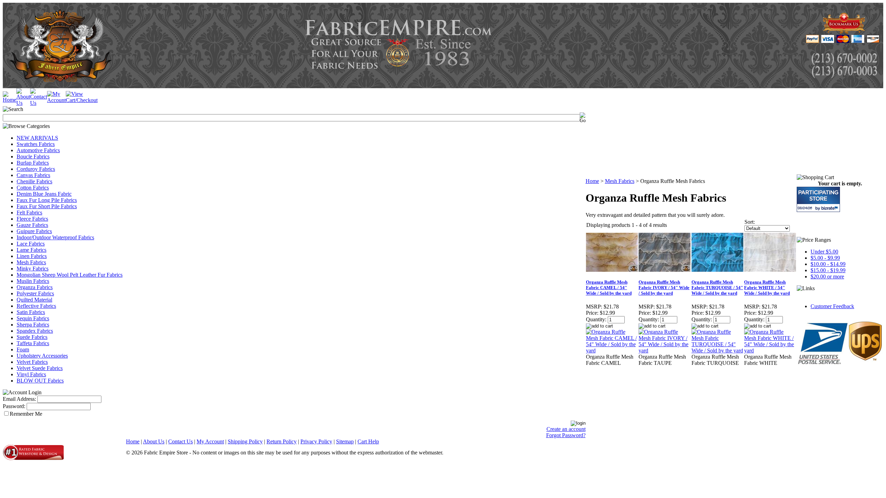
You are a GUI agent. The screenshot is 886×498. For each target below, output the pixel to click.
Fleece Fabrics (32, 219)
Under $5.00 (824, 252)
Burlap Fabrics (33, 163)
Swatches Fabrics (36, 144)
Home (592, 181)
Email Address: (19, 399)
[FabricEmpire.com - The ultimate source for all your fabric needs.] (844, 32)
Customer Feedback (832, 306)
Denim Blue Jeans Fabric (44, 194)
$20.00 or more (827, 276)
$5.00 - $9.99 (825, 258)
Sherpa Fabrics (33, 325)
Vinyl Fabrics (31, 374)
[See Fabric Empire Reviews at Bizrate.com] (818, 199)
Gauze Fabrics (32, 225)
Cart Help (368, 441)
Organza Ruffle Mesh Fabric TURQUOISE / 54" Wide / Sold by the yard (717, 287)
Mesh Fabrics (31, 262)
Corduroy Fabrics (36, 169)
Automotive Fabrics (38, 150)
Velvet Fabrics (32, 362)
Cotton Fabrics (33, 188)
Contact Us (180, 441)
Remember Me (26, 414)
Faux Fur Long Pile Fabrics (47, 200)
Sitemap (345, 441)
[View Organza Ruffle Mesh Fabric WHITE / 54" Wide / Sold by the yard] (770, 350)
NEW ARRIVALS (37, 138)
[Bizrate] (830, 208)
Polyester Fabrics (35, 293)
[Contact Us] (38, 103)
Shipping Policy (245, 441)
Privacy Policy (316, 441)
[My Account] (56, 100)
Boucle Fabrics (33, 156)
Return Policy (281, 441)
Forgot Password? (566, 435)
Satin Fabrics (31, 312)
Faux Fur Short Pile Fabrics (47, 206)
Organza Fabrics (35, 287)
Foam (23, 349)
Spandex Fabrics (35, 331)
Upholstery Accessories (42, 356)
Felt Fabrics (29, 212)
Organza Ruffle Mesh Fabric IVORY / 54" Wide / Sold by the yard (664, 287)
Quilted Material (34, 300)
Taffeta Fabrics (33, 343)
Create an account (566, 429)
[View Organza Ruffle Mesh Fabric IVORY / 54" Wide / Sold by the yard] (665, 350)
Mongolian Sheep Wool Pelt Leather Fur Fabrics (70, 275)
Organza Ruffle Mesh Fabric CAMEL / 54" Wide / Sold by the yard (609, 287)
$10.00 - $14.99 (828, 264)
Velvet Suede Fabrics (40, 368)
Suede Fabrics (32, 337)
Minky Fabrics (32, 268)
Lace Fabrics (31, 244)
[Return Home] (9, 100)
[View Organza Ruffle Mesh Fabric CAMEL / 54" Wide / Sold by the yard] (612, 350)
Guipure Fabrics (34, 231)
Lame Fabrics (31, 250)
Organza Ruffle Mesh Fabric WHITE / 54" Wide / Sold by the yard (767, 287)
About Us (153, 441)
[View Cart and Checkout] (82, 100)
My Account (210, 441)
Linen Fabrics (32, 256)
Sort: (749, 222)
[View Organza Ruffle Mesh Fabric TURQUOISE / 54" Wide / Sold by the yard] (717, 350)
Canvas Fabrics (33, 175)
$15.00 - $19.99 (828, 270)
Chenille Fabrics (34, 181)
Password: (14, 406)
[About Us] (23, 103)
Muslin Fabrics (33, 281)
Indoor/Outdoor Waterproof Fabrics (55, 237)
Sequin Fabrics (33, 318)
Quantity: (596, 319)
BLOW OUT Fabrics (40, 381)
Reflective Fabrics (36, 306)
